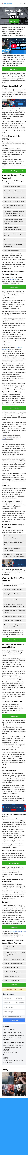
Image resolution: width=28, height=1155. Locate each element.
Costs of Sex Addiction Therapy (12, 1032)
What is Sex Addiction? (9, 1030)
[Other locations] (20, 3)
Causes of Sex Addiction (10, 1052)
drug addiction (13, 279)
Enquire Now (14, 927)
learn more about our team (17, 931)
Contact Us (14, 985)
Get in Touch (14, 69)
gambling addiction (7, 439)
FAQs (4, 1055)
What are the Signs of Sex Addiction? (14, 1035)
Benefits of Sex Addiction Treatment (13, 1042)
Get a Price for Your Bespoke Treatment (14, 171)
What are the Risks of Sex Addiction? (13, 1045)
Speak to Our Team (14, 640)
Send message (14, 1020)
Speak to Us (14, 287)
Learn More (14, 716)
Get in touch (14, 21)
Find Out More (14, 408)
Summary (6, 1057)
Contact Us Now (14, 863)
